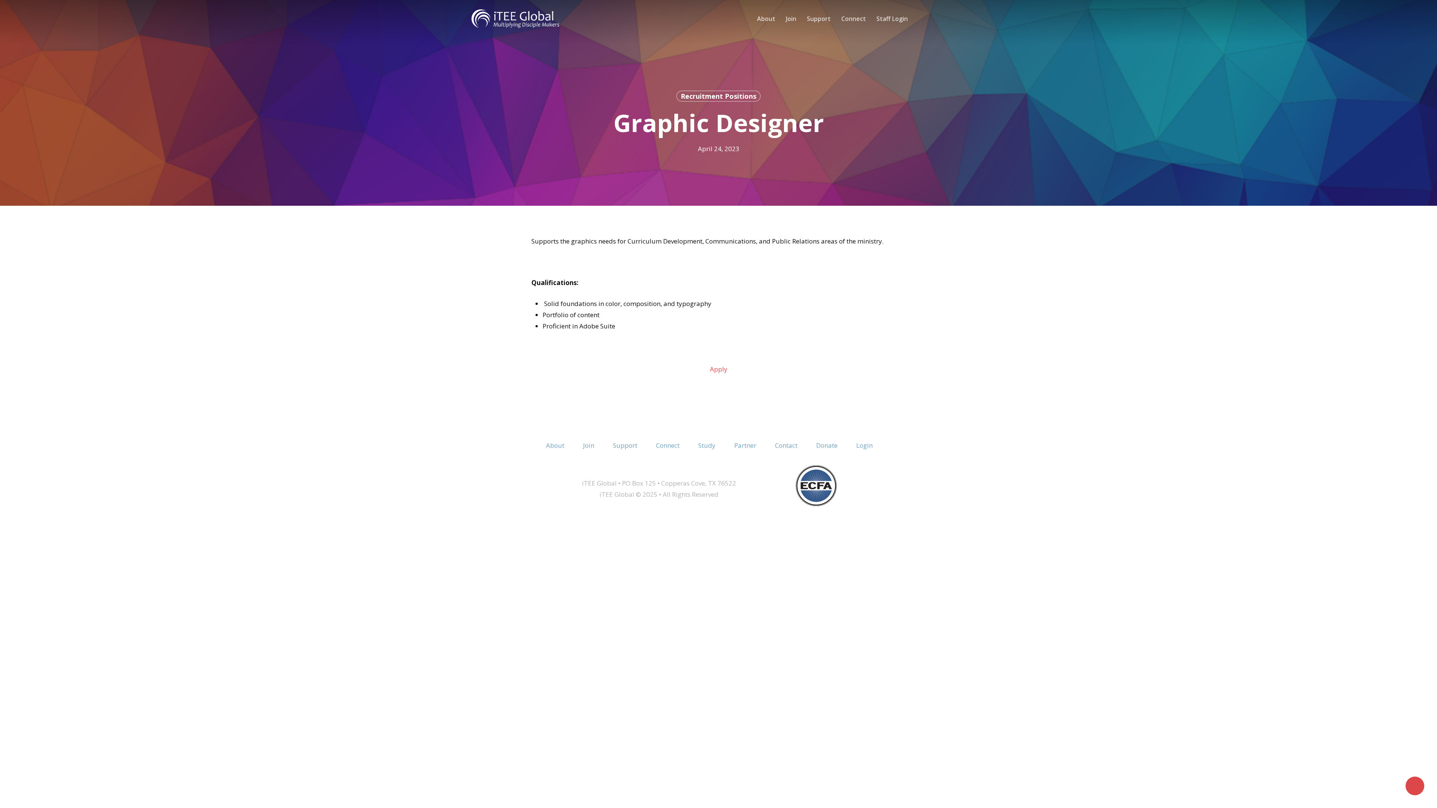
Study (707, 445)
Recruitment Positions (718, 96)
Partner (745, 445)
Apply (718, 369)
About (555, 445)
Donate (827, 445)
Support (625, 445)
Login (864, 445)
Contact (786, 445)
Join (588, 445)
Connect (668, 445)
